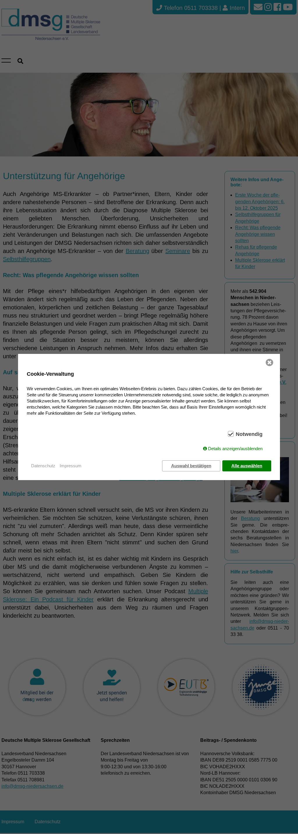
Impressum (70, 465)
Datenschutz (43, 465)
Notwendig (249, 434)
